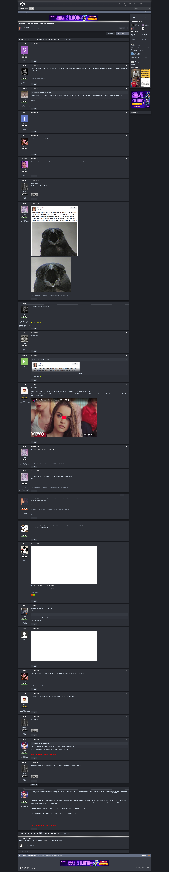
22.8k (25, 220)
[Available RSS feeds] (149, 855)
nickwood (26, 27)
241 (40, 39)
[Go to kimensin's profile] (24, 361)
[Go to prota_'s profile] (24, 611)
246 (55, 39)
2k (25, 105)
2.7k (25, 60)
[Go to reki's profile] (24, 338)
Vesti (130, 4)
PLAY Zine (141, 5)
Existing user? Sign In (23, 8)
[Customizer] (35, 8)
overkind (25, 65)
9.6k (25, 560)
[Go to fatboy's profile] (24, 745)
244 (49, 39)
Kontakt (147, 4)
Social (134, 5)
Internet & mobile (35, 28)
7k (25, 152)
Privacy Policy (27, 868)
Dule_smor (24, 180)
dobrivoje (24, 158)
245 (52, 39)
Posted (35, 43)
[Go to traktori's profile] (24, 118)
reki (24, 332)
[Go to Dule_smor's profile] (24, 186)
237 (28, 39)
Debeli (24, 303)
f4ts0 (24, 203)
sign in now (47, 840)
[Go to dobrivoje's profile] (24, 164)
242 (43, 39)
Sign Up (31, 8)
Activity (124, 5)
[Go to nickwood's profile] (20, 28)
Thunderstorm (24, 522)
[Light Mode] (38, 8)
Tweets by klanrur (134, 112)
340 (25, 175)
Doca (24, 543)
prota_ (24, 605)
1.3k (25, 129)
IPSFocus (27, 867)
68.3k (25, 401)
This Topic (145, 8)
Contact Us (33, 868)
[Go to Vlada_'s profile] (24, 141)
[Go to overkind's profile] (24, 71)
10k (25, 622)
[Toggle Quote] (33, 92)
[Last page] (61, 39)
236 (25, 39)
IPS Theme (22, 867)
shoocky (24, 43)
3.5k (25, 82)
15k (25, 320)
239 (34, 39)
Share (115, 28)
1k (24, 539)
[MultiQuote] (32, 61)
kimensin (24, 355)
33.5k (25, 197)
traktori (24, 112)
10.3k (25, 756)
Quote (35, 61)
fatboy (24, 739)
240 (37, 39)
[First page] (20, 39)
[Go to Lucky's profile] (24, 390)
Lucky (24, 384)
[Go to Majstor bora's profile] (24, 94)
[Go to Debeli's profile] (24, 309)
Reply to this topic (122, 33)
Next (58, 39)
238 (31, 39)
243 (46, 39)
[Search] (149, 8)
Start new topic (110, 33)
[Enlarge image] (42, 449)
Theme (21, 868)
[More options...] (126, 44)
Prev (22, 39)
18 (25, 372)
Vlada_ (24, 135)
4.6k (25, 512)
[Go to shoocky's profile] (24, 50)
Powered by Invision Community (143, 868)
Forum (118, 5)
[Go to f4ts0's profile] (24, 209)
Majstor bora (24, 88)
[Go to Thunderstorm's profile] (24, 528)
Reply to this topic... (30, 845)
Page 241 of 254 (67, 39)
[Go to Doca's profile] (24, 550)
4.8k (25, 349)
